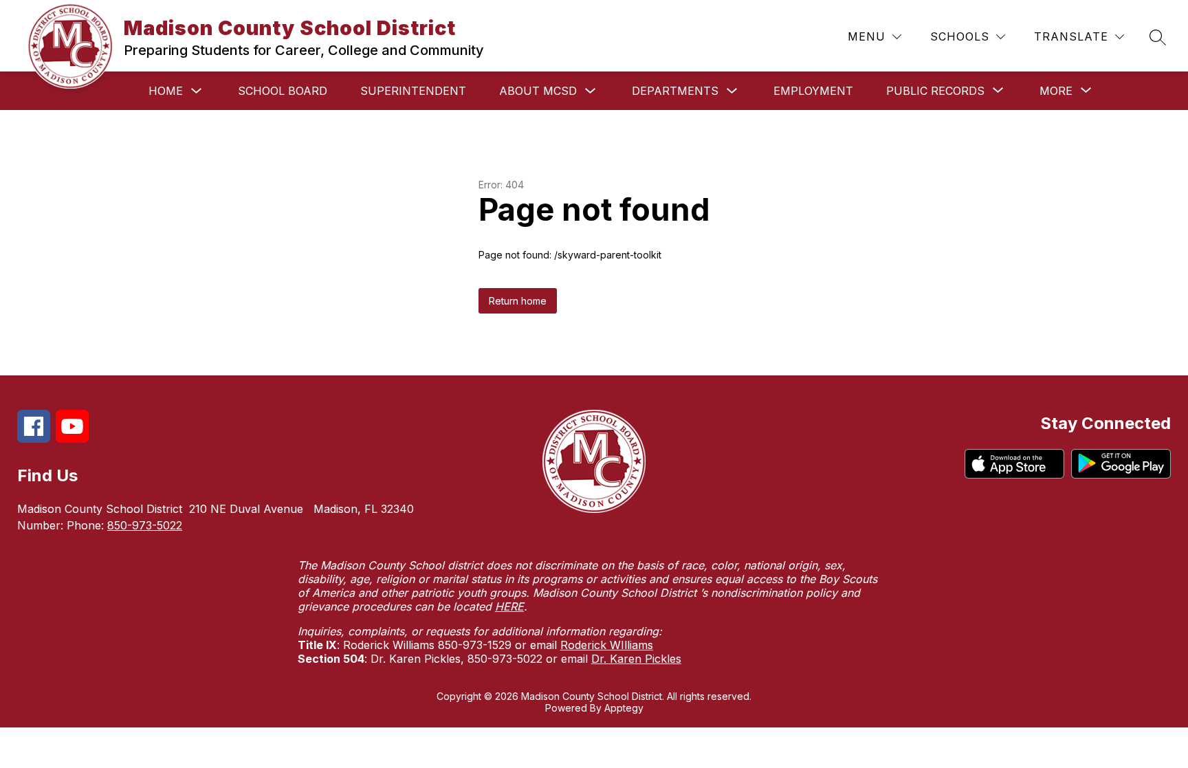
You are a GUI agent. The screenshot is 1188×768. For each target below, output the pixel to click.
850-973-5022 (144, 525)
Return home (518, 301)
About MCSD (538, 91)
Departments (675, 91)
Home (165, 91)
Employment (813, 91)
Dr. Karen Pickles (636, 659)
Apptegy (624, 708)
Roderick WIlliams (606, 645)
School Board (282, 91)
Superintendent (413, 91)
